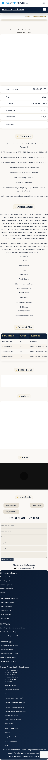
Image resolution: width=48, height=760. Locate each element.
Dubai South (9, 724)
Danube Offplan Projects (8, 661)
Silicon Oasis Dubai (11, 741)
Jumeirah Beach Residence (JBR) (16, 711)
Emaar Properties (6, 577)
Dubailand (8, 733)
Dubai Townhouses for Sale (9, 653)
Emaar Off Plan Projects (8, 657)
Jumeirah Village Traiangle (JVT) (15, 702)
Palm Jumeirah (5, 618)
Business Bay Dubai (11, 715)
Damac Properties (6, 585)
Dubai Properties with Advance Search (13, 628)
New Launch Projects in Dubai (9, 636)
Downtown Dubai (5, 610)
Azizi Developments (6, 589)
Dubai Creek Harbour (7, 602)
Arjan (6, 745)
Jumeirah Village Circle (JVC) (14, 707)
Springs (9, 682)
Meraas (2, 593)
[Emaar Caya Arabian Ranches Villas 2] (24, 58)
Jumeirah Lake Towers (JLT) (14, 698)
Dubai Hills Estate (6, 606)
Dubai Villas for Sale (6, 650)
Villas (44, 97)
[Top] (43, 750)
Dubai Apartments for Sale (9, 646)
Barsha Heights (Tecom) (13, 719)
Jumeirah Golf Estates (12, 690)
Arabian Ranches (12, 677)
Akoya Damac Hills (11, 737)
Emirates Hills (11, 679)
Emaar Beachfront (6, 614)
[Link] (14, 9)
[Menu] (45, 9)
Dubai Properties (5, 581)
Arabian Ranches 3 (24, 32)
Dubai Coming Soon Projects (9, 632)
